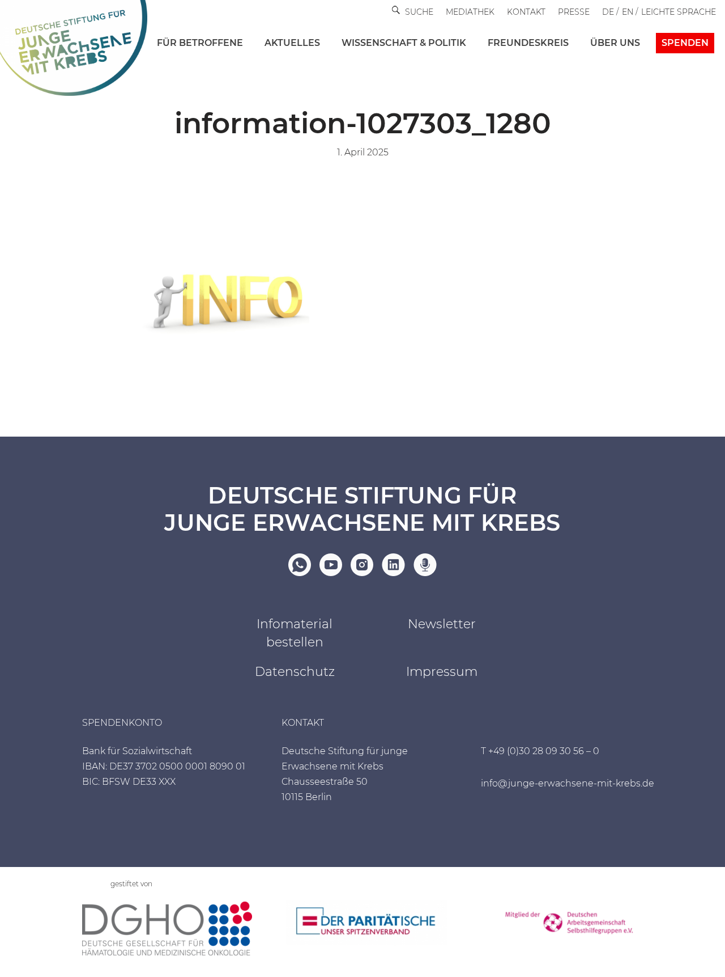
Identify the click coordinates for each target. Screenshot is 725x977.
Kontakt (526, 12)
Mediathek (470, 12)
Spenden (685, 42)
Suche (419, 12)
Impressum (441, 671)
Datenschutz (295, 671)
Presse (574, 12)
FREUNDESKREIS (528, 42)
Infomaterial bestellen (294, 633)
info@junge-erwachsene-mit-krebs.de (567, 783)
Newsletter (442, 624)
